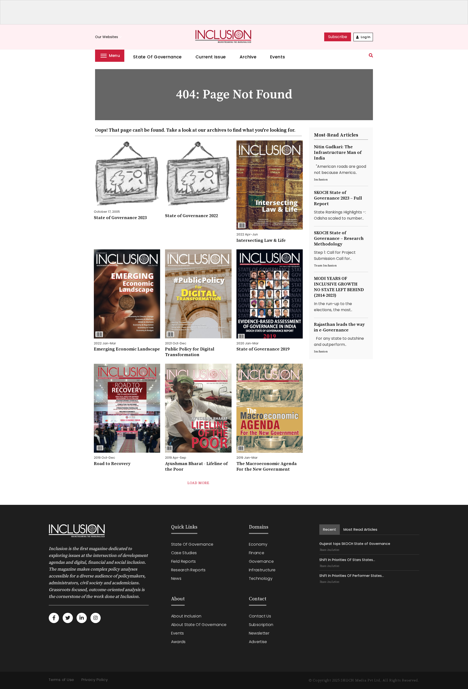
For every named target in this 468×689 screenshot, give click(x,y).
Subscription (261, 624)
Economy (258, 544)
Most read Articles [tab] (360, 529)
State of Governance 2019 (262, 349)
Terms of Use (61, 679)
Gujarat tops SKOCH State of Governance (354, 543)
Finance (256, 553)
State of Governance (157, 57)
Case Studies (184, 553)
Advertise (258, 642)
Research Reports (188, 570)
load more (198, 483)
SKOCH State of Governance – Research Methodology (339, 238)
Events (277, 57)
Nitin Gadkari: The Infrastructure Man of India (337, 152)
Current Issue (210, 57)
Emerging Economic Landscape (127, 349)
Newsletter (259, 633)
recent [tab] (329, 529)
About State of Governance (199, 624)
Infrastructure (262, 570)
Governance (261, 561)
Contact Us (260, 616)
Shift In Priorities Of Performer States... (351, 575)
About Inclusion (186, 616)
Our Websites (109, 37)
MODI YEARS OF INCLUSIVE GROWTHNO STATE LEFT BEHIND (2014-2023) (339, 287)
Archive (248, 57)
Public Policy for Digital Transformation (189, 352)
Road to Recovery (112, 463)
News (176, 578)
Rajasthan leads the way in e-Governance (339, 327)
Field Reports (183, 561)
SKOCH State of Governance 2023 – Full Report (338, 198)
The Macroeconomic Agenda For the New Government (266, 466)
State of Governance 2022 (191, 216)
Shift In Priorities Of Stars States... (347, 559)
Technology (261, 578)
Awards (178, 642)
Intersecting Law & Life (261, 240)
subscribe (337, 37)
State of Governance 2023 (120, 218)
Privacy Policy (94, 679)
